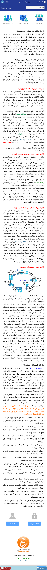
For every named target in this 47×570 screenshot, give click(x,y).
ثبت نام (12, 523)
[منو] (2, 1)
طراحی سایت (23, 561)
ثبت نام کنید (23, 1)
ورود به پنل (34, 523)
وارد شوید (40, 2)
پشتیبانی (43, 568)
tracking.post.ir (24, 139)
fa (8, 1)
